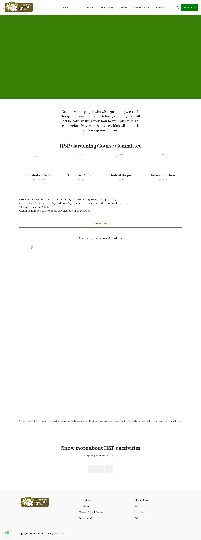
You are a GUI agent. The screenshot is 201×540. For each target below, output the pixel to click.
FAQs (136, 518)
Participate (139, 512)
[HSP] (18, 7)
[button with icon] (92, 469)
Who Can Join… (141, 500)
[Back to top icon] (188, 534)
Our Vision (84, 506)
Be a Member (189, 7)
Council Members (87, 518)
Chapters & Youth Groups (91, 512)
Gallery (137, 506)
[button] (7, 532)
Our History (84, 500)
